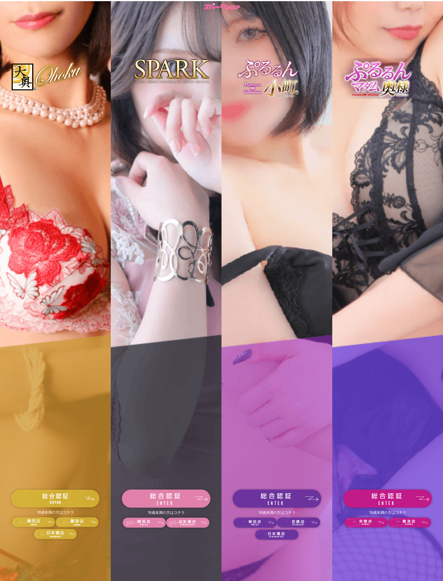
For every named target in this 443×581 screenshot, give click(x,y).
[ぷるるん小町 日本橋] (277, 538)
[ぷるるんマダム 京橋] (366, 526)
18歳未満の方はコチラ (55, 512)
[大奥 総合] (55, 506)
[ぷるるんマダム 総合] (387, 506)
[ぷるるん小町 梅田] (255, 526)
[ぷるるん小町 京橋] (298, 526)
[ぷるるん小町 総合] (277, 506)
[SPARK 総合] (166, 506)
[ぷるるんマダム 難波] (409, 526)
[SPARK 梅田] (144, 526)
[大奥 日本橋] (55, 538)
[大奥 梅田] (33, 526)
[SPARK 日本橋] (188, 526)
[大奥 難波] (77, 526)
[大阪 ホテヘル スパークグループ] (221, 7)
